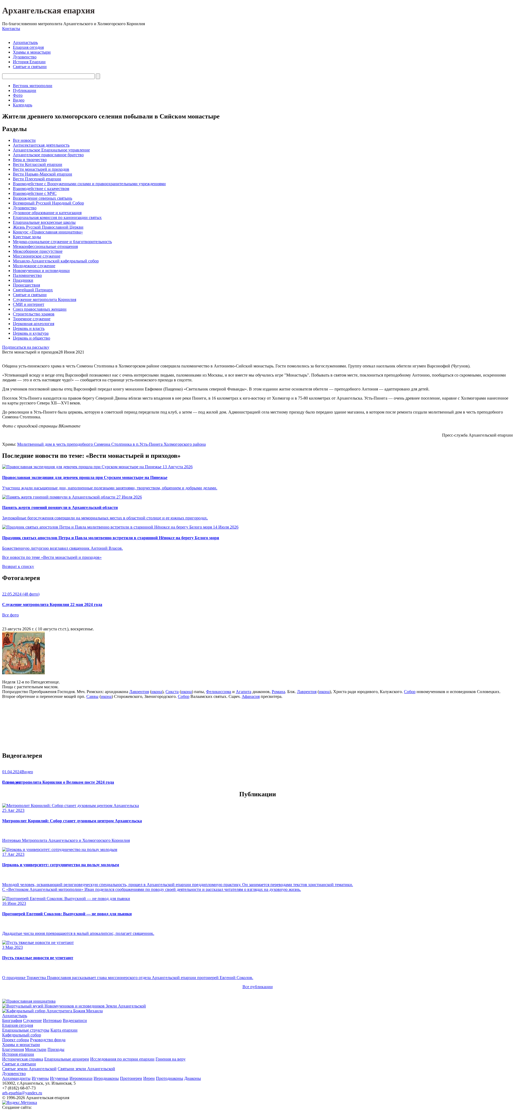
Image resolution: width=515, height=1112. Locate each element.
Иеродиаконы (106, 1078)
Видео (18, 100)
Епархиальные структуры (25, 1030)
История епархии (18, 1054)
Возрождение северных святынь (42, 198)
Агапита (243, 691)
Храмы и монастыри (32, 52)
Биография (12, 1020)
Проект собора (15, 1039)
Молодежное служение (34, 265)
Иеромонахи (81, 1078)
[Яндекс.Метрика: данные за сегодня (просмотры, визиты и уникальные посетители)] (19, 1102)
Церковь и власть (29, 328)
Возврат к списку (18, 566)
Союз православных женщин (40, 309)
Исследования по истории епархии (122, 1059)
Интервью (52, 1020)
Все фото (10, 615)
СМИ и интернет (28, 304)
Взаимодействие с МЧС (35, 193)
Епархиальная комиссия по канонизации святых (57, 217)
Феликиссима (218, 691)
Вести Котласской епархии (37, 164)
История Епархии (29, 61)
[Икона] (23, 673)
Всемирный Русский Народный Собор (48, 203)
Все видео (11, 782)
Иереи (149, 1078)
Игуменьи (59, 1078)
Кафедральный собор (21, 1035)
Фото (18, 95)
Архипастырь (25, 42)
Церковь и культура (31, 333)
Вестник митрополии (32, 85)
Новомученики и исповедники (41, 270)
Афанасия (251, 696)
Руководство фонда (47, 1039)
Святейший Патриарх (33, 290)
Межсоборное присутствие (37, 251)
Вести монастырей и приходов (41, 169)
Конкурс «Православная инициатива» (48, 232)
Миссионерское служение (36, 256)
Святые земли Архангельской (29, 1068)
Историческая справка (22, 1059)
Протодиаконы (169, 1078)
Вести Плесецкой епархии (37, 179)
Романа (278, 691)
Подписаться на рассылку (25, 347)
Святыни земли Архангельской (86, 1068)
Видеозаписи (75, 1020)
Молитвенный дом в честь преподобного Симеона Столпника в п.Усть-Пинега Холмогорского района (111, 444)
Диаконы (192, 1078)
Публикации (24, 90)
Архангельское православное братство (48, 155)
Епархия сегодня (28, 47)
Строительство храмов (33, 314)
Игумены (40, 1078)
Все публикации (257, 986)
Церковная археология (33, 323)
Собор (409, 691)
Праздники (23, 280)
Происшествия (26, 285)
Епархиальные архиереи (66, 1059)
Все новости (24, 140)
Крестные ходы (27, 237)
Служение (32, 1020)
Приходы (55, 1049)
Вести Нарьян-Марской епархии (42, 174)
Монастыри (35, 1049)
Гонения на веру (171, 1059)
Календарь (22, 105)
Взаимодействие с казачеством (41, 188)
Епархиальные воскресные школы (44, 222)
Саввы (92, 696)
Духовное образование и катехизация (47, 212)
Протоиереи (131, 1078)
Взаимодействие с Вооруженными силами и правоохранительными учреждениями (89, 183)
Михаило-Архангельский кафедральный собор (56, 261)
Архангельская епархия (48, 10)
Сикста (172, 691)
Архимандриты (16, 1078)
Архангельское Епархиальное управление (51, 150)
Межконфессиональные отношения (45, 246)
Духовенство (24, 57)
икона (156, 691)
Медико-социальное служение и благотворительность (62, 241)
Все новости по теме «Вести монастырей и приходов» (52, 557)
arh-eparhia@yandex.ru (22, 1093)
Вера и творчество (30, 159)
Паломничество (27, 275)
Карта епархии (64, 1030)
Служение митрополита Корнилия (44, 299)
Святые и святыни (30, 66)
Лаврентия (139, 691)
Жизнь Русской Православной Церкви (48, 227)
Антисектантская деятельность (41, 145)
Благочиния (13, 1049)
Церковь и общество (31, 338)
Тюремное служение (31, 319)
